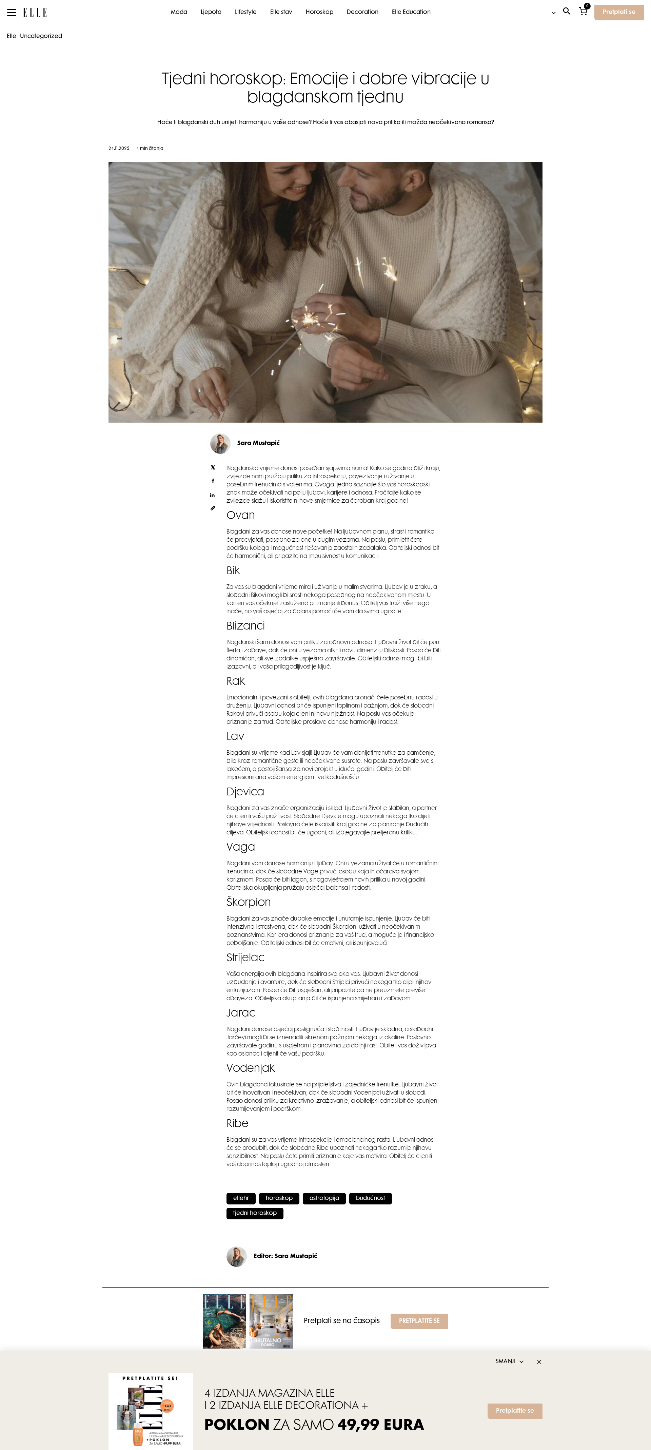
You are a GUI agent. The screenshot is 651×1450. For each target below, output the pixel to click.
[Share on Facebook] (213, 482)
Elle (11, 36)
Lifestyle (246, 12)
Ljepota (211, 12)
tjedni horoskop (255, 1213)
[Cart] (583, 12)
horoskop (279, 1198)
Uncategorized (41, 36)
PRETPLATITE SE (419, 1321)
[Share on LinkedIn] (213, 496)
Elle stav (281, 12)
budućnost (370, 1198)
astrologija (324, 1198)
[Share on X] (213, 469)
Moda (179, 12)
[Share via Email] (213, 509)
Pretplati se (619, 12)
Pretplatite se (515, 1411)
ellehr (241, 1198)
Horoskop (319, 12)
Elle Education (411, 12)
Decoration (362, 12)
